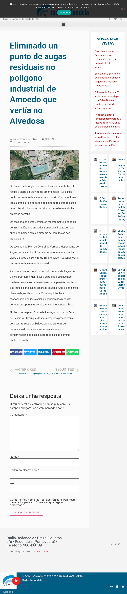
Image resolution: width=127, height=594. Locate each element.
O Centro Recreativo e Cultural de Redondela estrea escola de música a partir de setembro (105, 173)
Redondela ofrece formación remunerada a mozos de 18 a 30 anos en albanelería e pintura (106, 317)
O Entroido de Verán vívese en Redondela (105, 203)
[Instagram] (121, 19)
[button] (63, 24)
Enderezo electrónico (24, 470)
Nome (15, 456)
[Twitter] (115, 19)
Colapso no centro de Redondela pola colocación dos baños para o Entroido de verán (106, 59)
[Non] (122, 8)
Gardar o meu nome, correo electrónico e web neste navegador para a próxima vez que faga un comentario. (43, 502)
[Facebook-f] (109, 19)
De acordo (64, 12)
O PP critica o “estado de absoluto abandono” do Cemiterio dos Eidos (105, 241)
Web (12, 483)
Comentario (18, 414)
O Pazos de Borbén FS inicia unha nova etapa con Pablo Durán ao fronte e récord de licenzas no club (107, 100)
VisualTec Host (41, 551)
